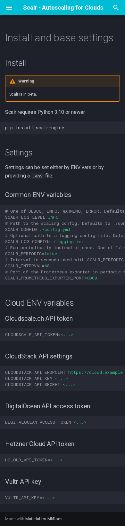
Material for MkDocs (44, 518)
